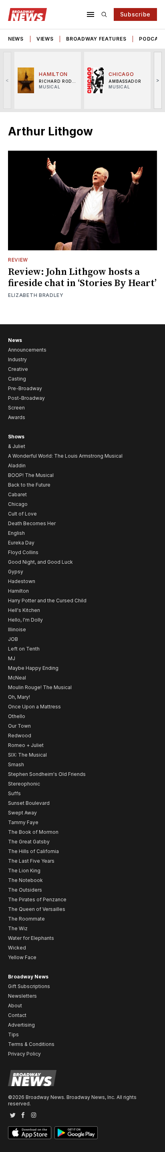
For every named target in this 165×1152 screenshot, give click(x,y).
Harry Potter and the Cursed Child (47, 600)
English (16, 533)
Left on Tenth (24, 649)
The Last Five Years (31, 861)
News (16, 39)
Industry (17, 359)
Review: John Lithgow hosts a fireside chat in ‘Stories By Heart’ (82, 277)
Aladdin (17, 465)
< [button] (7, 80)
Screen (16, 408)
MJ (11, 658)
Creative (18, 369)
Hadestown (21, 581)
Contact (17, 1015)
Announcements (27, 350)
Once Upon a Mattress (34, 707)
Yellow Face (22, 957)
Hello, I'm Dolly (25, 620)
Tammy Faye (23, 822)
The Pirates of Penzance (37, 899)
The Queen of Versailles (36, 909)
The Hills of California (33, 851)
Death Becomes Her (32, 523)
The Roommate (26, 919)
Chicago (18, 504)
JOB (13, 639)
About (15, 1006)
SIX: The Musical (27, 755)
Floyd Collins (23, 552)
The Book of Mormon (33, 832)
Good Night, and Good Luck (40, 562)
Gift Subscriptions (29, 986)
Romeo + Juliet (26, 745)
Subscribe (135, 14)
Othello (16, 716)
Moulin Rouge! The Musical (40, 687)
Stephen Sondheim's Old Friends (47, 774)
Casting (17, 379)
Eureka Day (21, 543)
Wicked (17, 948)
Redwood (19, 736)
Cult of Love (22, 514)
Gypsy (15, 572)
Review (18, 260)
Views (45, 39)
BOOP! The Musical (31, 475)
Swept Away (22, 813)
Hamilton (18, 591)
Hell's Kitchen (24, 610)
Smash (16, 764)
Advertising (21, 1025)
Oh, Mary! (19, 697)
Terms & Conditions (31, 1044)
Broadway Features (96, 39)
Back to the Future (29, 485)
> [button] (158, 80)
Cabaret (17, 494)
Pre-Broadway (25, 388)
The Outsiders (25, 890)
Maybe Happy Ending (33, 668)
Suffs (14, 793)
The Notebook (25, 880)
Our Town (19, 726)
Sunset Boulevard (29, 803)
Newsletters (22, 996)
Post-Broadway (26, 398)
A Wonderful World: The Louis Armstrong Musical (65, 456)
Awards (16, 417)
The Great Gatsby (29, 842)
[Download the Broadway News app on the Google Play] (76, 1132)
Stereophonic (24, 784)
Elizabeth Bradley (36, 295)
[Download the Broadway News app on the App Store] (29, 1132)
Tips (13, 1034)
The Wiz (18, 928)
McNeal (17, 678)
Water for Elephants (31, 938)
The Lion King (24, 871)
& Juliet (16, 446)
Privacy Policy (24, 1054)
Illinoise (17, 629)
